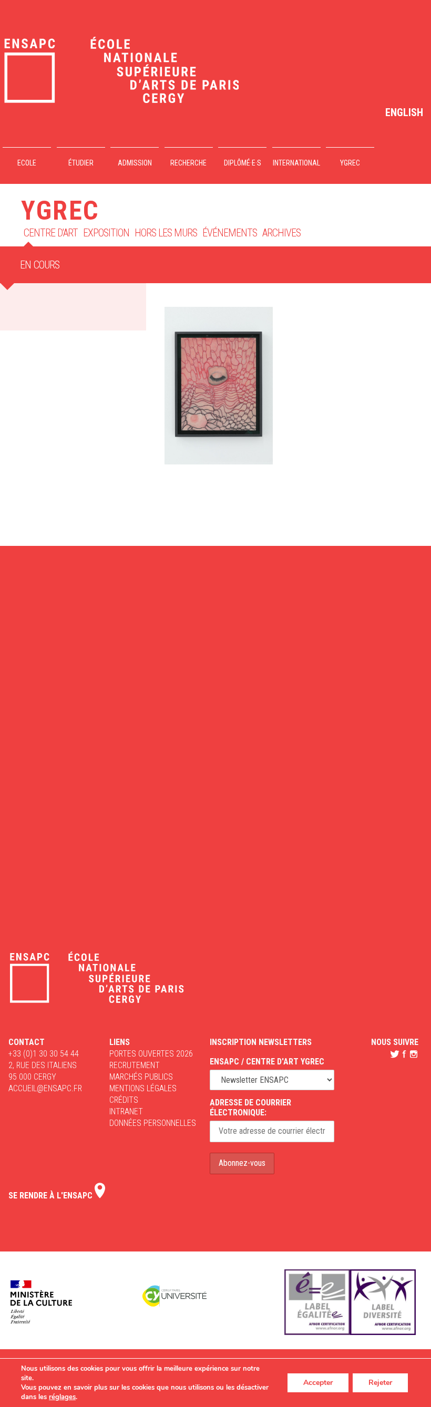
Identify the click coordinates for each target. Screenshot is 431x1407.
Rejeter (380, 1383)
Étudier (81, 163)
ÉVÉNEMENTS (229, 233)
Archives (281, 233)
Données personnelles (152, 1123)
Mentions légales (143, 1088)
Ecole (26, 163)
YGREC (350, 163)
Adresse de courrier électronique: (250, 1108)
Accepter (318, 1383)
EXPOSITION (106, 233)
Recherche (188, 163)
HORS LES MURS (166, 233)
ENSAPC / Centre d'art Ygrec (267, 1062)
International (296, 163)
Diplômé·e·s (242, 163)
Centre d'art (51, 233)
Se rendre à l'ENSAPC (51, 1196)
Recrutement (134, 1065)
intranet (126, 1111)
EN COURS (40, 264)
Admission (135, 163)
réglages (62, 1397)
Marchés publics (141, 1077)
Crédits (123, 1100)
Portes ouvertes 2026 (151, 1054)
